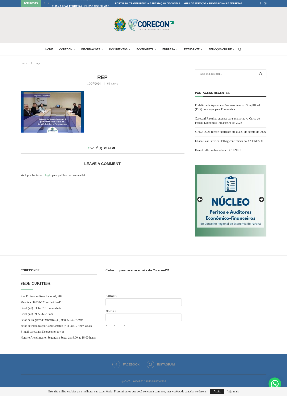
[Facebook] (260, 3)
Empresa (168, 49)
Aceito (217, 391)
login (48, 175)
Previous (200, 200)
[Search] (240, 49)
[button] (44, 3)
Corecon (65, 49)
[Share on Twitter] (100, 148)
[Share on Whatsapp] (109, 148)
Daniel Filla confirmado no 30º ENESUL (219, 150)
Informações (90, 49)
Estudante (192, 49)
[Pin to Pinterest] (105, 148)
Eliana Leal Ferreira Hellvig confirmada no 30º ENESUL (91, 3)
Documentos (118, 49)
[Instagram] (265, 3)
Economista (145, 49)
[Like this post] (92, 148)
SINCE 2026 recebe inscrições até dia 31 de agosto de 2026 (230, 131)
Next (261, 200)
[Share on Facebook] (97, 148)
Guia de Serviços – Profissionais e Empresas (213, 3)
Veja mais (233, 391)
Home (49, 49)
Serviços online (220, 49)
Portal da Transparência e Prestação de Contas (147, 3)
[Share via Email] (113, 148)
